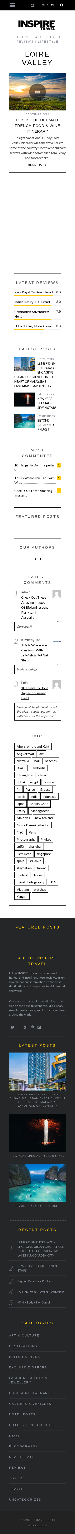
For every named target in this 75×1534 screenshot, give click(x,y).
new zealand (44, 818)
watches (40, 889)
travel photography (30, 882)
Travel (37, 875)
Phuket (46, 839)
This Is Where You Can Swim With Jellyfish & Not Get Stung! (34, 652)
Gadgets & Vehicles (30, 1403)
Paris (32, 832)
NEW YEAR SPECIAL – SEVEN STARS (47, 403)
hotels (21, 796)
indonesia (49, 796)
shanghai (35, 846)
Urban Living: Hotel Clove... (33, 326)
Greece (45, 789)
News (14, 1435)
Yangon (22, 896)
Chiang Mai (25, 775)
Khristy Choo (39, 804)
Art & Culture (24, 1335)
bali (37, 761)
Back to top (36, 1525)
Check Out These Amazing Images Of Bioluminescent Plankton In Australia (34, 607)
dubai (21, 782)
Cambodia (37, 768)
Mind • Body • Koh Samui (34, 1302)
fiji (18, 789)
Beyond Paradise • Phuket (46, 425)
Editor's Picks (47, 394)
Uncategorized (25, 1499)
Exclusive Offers (28, 1367)
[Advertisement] (37, 228)
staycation (24, 868)
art (41, 754)
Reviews (17, 1467)
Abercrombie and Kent (33, 746)
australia (23, 761)
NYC (20, 832)
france (30, 789)
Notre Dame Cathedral (33, 825)
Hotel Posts (46, 359)
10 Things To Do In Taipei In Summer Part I (34, 693)
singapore (44, 854)
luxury (21, 811)
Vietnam (23, 889)
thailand (22, 875)
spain (20, 861)
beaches (51, 761)
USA (52, 882)
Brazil (21, 768)
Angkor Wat (25, 754)
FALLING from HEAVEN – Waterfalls (41, 1291)
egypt (34, 782)
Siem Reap (24, 854)
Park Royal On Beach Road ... (34, 292)
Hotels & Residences (31, 1425)
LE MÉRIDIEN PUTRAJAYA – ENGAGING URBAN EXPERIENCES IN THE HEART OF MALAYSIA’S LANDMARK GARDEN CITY (35, 375)
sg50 (20, 846)
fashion (49, 782)
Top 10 (16, 1478)
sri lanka (35, 861)
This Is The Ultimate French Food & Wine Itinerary (37, 125)
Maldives (23, 818)
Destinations (37, 114)
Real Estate (22, 1457)
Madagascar (40, 811)
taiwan (41, 868)
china (42, 775)
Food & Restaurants (31, 1393)
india (34, 796)
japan (20, 804)
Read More (37, 164)
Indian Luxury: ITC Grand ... (33, 302)
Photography (26, 839)
